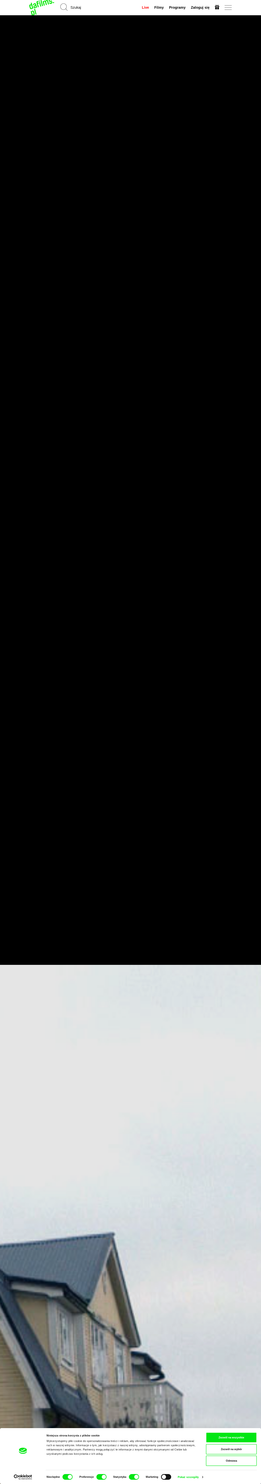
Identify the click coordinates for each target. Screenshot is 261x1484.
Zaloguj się (200, 7)
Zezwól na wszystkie (231, 1437)
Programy (177, 7)
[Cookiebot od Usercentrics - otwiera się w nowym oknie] (23, 1477)
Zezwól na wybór (231, 1449)
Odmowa (231, 1460)
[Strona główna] (42, 7)
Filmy (159, 7)
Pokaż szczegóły (188, 1476)
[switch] (101, 1477)
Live (145, 7)
